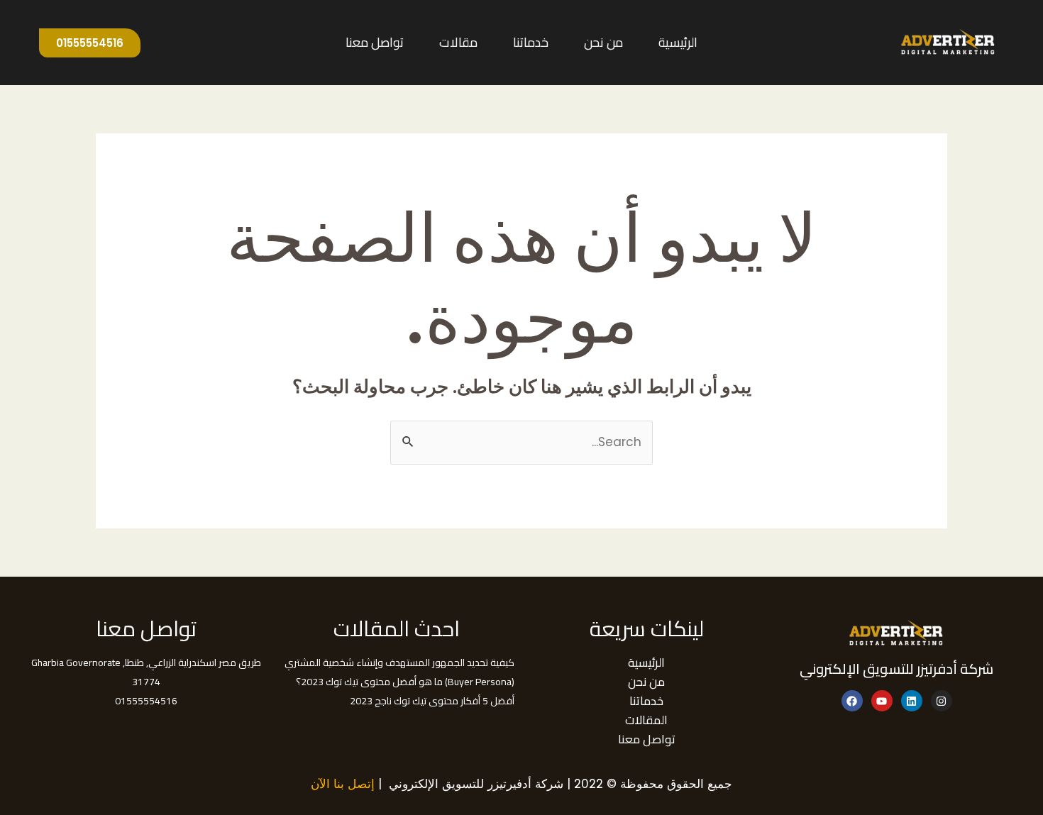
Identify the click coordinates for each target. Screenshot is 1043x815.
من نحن (603, 42)
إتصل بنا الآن (343, 783)
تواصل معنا (375, 42)
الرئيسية (677, 42)
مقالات (458, 42)
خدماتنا (530, 42)
